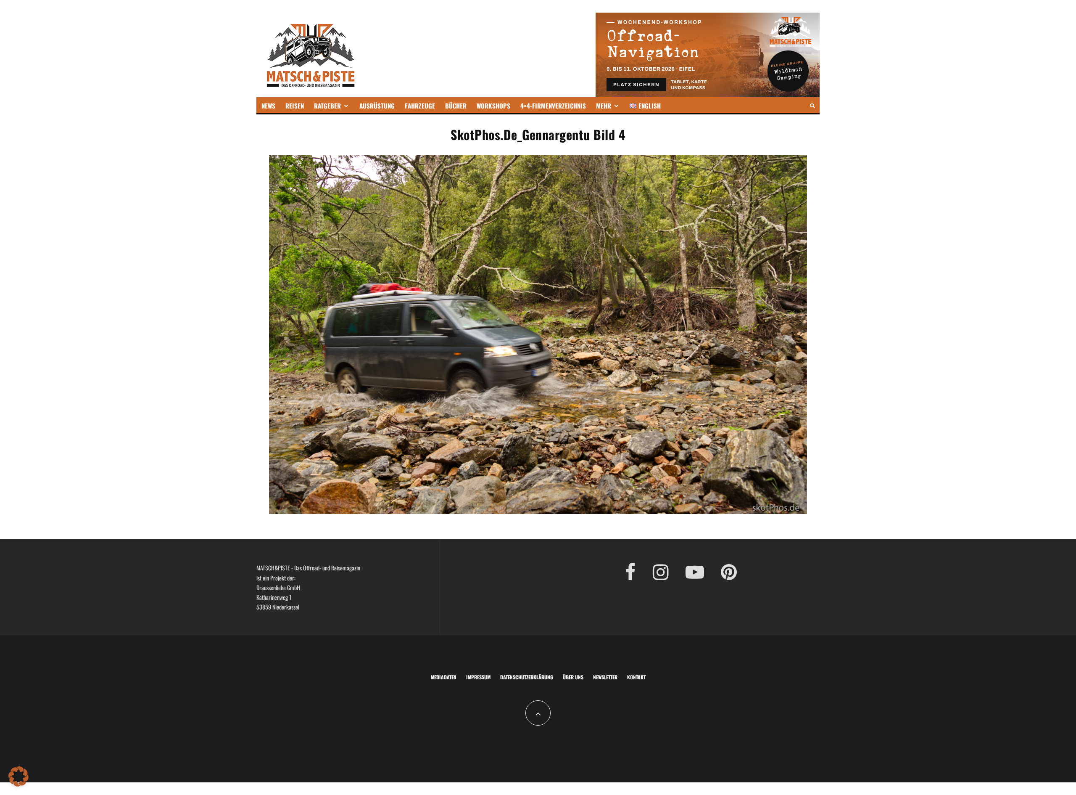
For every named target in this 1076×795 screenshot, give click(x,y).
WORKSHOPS (493, 105)
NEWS (268, 105)
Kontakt (636, 677)
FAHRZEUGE (420, 105)
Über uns (573, 677)
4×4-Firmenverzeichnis (553, 105)
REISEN (294, 105)
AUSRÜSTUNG (377, 105)
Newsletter (605, 677)
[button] (18, 776)
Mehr (603, 105)
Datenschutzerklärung (526, 677)
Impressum (478, 677)
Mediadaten (443, 677)
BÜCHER (456, 105)
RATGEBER (327, 105)
